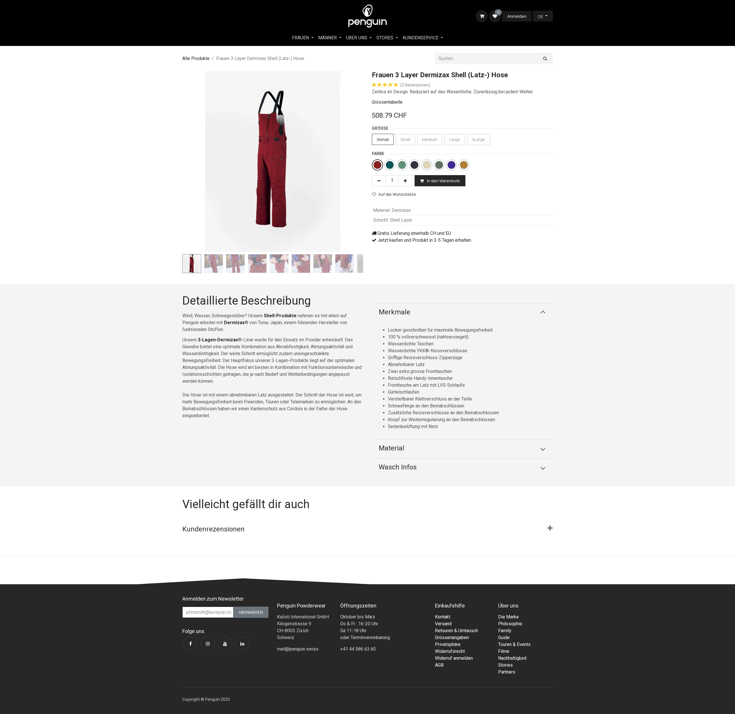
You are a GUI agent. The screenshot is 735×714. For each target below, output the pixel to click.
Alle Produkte (196, 58)
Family (504, 630)
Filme (503, 651)
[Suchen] (545, 58)
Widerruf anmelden (454, 658)
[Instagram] (208, 643)
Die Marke (508, 617)
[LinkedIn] (242, 643)
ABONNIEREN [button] (251, 612)
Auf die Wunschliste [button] (397, 194)
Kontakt (442, 617)
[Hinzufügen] (405, 180)
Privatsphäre (448, 644)
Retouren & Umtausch (456, 630)
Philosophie (510, 623)
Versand (443, 623)
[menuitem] (303, 38)
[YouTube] (225, 643)
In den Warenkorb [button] (443, 180)
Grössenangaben (452, 637)
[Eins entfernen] (379, 180)
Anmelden (517, 16)
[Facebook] (190, 643)
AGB (439, 665)
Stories (505, 665)
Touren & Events (514, 644)
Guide (504, 637)
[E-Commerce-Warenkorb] (482, 16)
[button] (191, 161)
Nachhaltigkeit (512, 658)
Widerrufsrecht (450, 651)
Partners (506, 672)
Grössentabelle (387, 102)
